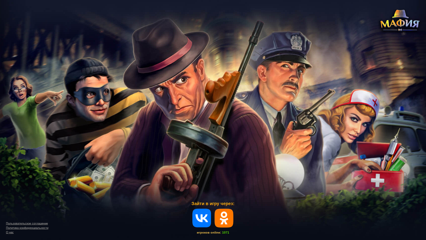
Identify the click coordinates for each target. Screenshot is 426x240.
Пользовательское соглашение (27, 223)
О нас (10, 232)
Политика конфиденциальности (27, 228)
